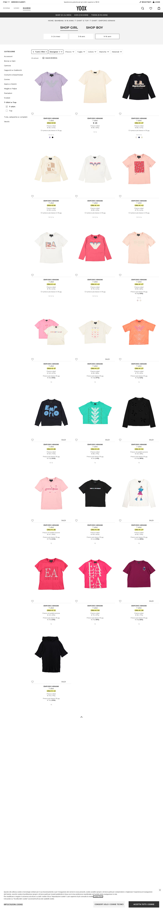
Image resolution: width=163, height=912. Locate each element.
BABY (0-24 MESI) (63, 15)
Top (10, 111)
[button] (16, 56)
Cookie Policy (98, 896)
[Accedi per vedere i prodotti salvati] (150, 8)
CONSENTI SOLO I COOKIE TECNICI (109, 904)
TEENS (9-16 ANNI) (99, 15)
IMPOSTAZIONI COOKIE (13, 904)
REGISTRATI (146, 2)
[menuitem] (6, 8)
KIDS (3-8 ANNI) (81, 15)
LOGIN (156, 2)
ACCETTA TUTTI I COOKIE (143, 904)
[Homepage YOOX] (81, 8)
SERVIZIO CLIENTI (18, 2)
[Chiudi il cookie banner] (160, 890)
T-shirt (12, 107)
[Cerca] (142, 8)
